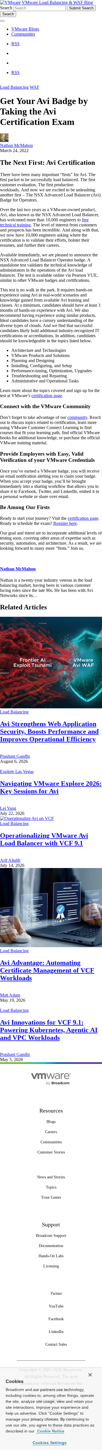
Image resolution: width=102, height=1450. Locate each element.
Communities (23, 34)
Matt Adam (10, 995)
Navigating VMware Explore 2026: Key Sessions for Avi (51, 787)
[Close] (90, 1375)
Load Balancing (14, 87)
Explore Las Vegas (17, 771)
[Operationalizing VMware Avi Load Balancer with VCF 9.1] (27, 818)
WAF (34, 87)
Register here (65, 523)
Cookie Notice (50, 1431)
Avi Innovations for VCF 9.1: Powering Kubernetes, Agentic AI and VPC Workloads (48, 1030)
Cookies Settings (50, 1442)
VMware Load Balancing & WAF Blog (57, 2)
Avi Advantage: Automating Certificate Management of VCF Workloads (47, 970)
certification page (46, 395)
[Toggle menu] (2, 21)
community (77, 417)
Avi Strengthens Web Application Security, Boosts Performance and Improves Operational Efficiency (49, 731)
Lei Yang (8, 808)
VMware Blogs (25, 29)
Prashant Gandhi (15, 756)
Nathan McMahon (16, 145)
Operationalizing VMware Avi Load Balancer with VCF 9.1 (44, 839)
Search (6, 7)
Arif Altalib (10, 860)
